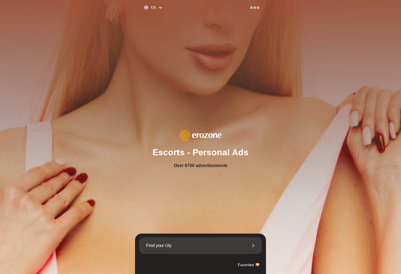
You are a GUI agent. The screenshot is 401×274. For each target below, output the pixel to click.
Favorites (246, 265)
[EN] (144, 8)
